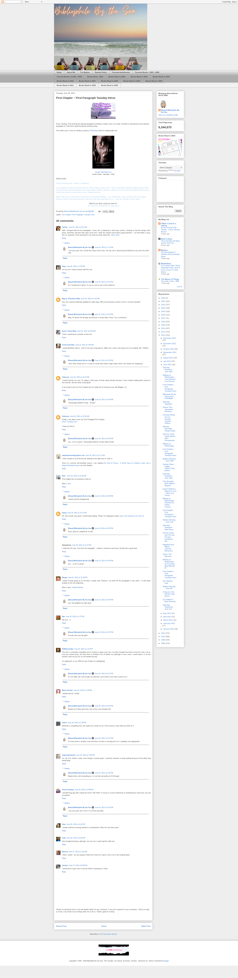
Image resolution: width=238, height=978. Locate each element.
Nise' (64, 476)
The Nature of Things (170, 279)
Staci (64, 824)
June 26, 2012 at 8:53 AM (86, 331)
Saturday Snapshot (167, 403)
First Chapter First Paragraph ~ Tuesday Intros (169, 513)
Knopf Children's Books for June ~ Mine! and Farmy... (169, 492)
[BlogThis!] (106, 211)
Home (59, 72)
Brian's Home (166, 239)
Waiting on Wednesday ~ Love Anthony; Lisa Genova (169, 378)
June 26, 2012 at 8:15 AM (90, 299)
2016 (163, 322)
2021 (163, 305)
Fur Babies (85, 72)
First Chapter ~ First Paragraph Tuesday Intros (169, 388)
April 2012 (167, 617)
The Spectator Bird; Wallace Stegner (169, 483)
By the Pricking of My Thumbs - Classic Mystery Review (170, 230)
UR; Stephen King (168, 582)
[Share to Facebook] (110, 211)
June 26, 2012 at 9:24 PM (104, 282)
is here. (68, 484)
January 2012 (169, 629)
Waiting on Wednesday (168, 445)
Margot (64, 577)
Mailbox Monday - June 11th (169, 521)
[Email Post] (99, 211)
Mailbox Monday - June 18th (169, 460)
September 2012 (169, 352)
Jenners (65, 865)
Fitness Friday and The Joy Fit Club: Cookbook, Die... (168, 537)
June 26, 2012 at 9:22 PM (104, 360)
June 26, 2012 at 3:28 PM (77, 723)
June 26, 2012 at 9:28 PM (104, 496)
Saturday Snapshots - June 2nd (168, 607)
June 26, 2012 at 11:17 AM (95, 455)
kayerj (64, 513)
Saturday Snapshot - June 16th (168, 476)
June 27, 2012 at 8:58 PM (78, 865)
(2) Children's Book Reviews (169, 600)
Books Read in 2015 (161, 77)
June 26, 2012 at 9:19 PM (104, 438)
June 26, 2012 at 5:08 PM (84, 790)
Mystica (65, 852)
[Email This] (103, 211)
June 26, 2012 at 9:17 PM (104, 738)
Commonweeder (68, 345)
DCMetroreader (67, 649)
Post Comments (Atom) (108, 934)
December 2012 (169, 338)
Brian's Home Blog (69, 331)
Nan (63, 616)
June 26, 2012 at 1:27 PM (75, 616)
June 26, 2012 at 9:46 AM (84, 345)
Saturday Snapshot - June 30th (168, 370)
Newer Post (61, 926)
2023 (163, 298)
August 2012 (168, 358)
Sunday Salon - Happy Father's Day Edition (169, 467)
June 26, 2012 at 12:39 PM (77, 577)
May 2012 (167, 613)
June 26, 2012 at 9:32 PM (76, 824)
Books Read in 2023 (109, 85)
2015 (163, 325)
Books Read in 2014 (139, 77)
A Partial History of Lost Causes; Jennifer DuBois (169, 419)
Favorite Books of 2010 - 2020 (69, 77)
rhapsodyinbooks (68, 755)
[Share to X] (108, 211)
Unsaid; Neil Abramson (103, 172)
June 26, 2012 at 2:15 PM (83, 649)
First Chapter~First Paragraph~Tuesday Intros (78, 215)
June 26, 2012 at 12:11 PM (81, 545)
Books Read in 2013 (116, 77)
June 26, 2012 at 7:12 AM (104, 247)
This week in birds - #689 (170, 281)
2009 (163, 640)
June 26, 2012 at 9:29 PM (104, 528)
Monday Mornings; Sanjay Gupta (169, 428)
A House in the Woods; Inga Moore (169, 594)
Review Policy (101, 72)
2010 (163, 636)
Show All (179, 286)
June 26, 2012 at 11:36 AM (76, 476)
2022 (163, 301)
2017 (163, 318)
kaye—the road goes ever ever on (132, 516)
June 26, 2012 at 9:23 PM (104, 314)
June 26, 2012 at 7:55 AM (75, 266)
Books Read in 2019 (131, 81)
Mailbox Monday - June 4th (169, 587)
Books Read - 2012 (95, 77)
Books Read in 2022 (87, 85)
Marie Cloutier (67, 690)
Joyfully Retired (77, 587)
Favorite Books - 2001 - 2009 (147, 72)
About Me (71, 72)
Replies (67, 243)
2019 (163, 311)
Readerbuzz (166, 263)
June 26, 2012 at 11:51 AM (77, 513)
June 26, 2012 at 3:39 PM (85, 755)
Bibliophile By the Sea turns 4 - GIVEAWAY (169, 396)
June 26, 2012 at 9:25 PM (104, 600)
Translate (176, 171)
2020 (163, 308)
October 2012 (169, 349)
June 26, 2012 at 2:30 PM (83, 690)
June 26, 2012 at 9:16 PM (104, 773)
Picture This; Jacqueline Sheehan (168, 409)
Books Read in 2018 (109, 81)
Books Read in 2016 (65, 81)
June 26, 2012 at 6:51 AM (78, 227)
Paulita (65, 227)
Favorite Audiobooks (121, 72)
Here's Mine (115, 235)
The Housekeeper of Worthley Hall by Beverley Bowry (170, 254)
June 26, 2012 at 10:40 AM (79, 416)
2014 (163, 328)
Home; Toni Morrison (167, 555)
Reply (64, 238)
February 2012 (169, 623)
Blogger (166, 961)
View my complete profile (168, 115)
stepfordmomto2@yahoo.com (73, 455)
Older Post (145, 926)
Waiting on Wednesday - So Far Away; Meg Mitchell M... (169, 564)
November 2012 (169, 343)
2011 (163, 633)
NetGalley (94, 131)
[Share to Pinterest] (113, 211)
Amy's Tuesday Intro (69, 422)
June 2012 (167, 365)
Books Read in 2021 (65, 85)
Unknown (65, 377)
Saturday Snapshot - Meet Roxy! (168, 527)
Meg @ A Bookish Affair (71, 299)
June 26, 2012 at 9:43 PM (76, 838)
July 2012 (167, 361)
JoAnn (64, 723)
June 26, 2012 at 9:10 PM (104, 807)
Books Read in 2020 (154, 81)
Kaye (64, 266)
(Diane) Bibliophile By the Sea (79, 247)
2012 (163, 335)
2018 (163, 315)
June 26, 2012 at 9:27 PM (104, 632)
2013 (163, 332)
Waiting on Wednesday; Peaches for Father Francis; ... (168, 503)
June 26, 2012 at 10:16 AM (79, 377)
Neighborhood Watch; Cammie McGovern (168, 548)
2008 (163, 643)
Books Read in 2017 (87, 81)
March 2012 (168, 620)
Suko (64, 838)
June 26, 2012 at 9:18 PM (104, 399)
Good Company (68, 790)
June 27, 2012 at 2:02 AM (78, 852)
